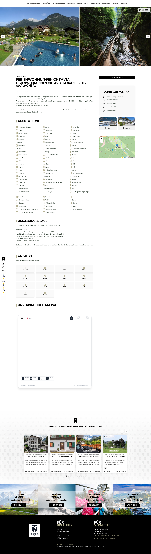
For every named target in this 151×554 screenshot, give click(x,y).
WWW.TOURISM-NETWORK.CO (104, 538)
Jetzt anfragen (117, 77)
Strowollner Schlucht (63, 532)
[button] (144, 10)
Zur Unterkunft (43, 471)
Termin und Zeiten (62, 534)
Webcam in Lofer (62, 529)
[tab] (52, 68)
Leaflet (124, 157)
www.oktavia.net (111, 111)
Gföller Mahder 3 (62, 538)
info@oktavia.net (111, 103)
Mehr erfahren (19, 505)
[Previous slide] (122, 432)
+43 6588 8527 (111, 107)
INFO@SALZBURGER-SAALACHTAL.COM (107, 536)
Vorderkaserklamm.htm (64, 536)
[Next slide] (126, 432)
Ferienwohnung (21, 76)
